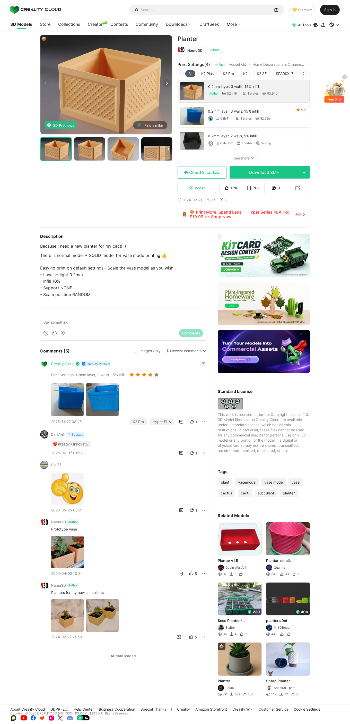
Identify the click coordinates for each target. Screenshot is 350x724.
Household (237, 64)
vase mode (273, 482)
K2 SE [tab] (262, 73)
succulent (266, 493)
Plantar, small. (278, 560)
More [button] (232, 24)
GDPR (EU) (59, 709)
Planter (224, 681)
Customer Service (273, 709)
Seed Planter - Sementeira (230, 621)
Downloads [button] (177, 24)
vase (296, 482)
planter (289, 493)
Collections (69, 24)
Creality (183, 709)
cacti (245, 493)
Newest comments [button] (186, 351)
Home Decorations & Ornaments (278, 64)
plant (225, 482)
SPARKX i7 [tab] (284, 73)
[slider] (144, 374)
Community (147, 24)
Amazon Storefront (211, 709)
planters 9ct (276, 620)
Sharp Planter (278, 681)
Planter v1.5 (228, 560)
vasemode (247, 482)
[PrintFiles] (316, 24)
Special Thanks (153, 709)
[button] (334, 24)
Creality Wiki (242, 709)
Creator (95, 24)
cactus (226, 493)
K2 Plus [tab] (207, 73)
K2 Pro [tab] (228, 73)
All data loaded (123, 656)
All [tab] (190, 73)
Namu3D (195, 50)
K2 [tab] (245, 73)
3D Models (21, 24)
